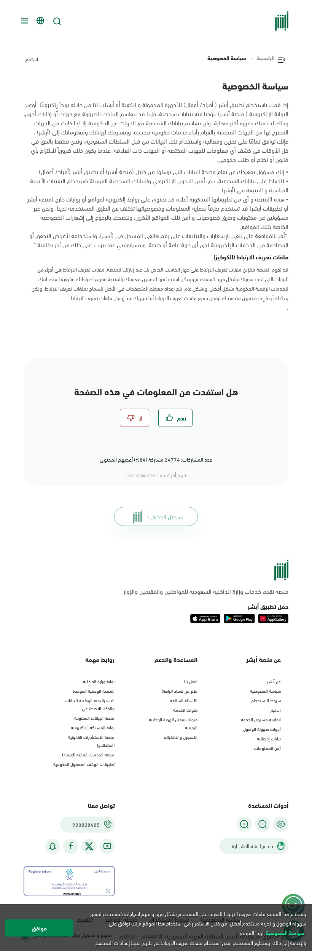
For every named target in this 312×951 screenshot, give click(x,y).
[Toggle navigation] (23, 21)
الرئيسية (266, 58)
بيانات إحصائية (269, 738)
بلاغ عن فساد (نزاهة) (179, 690)
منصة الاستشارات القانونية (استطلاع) (91, 740)
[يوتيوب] (107, 846)
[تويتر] (89, 846)
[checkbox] (175, 418)
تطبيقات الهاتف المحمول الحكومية (84, 763)
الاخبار (276, 709)
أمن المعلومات (267, 747)
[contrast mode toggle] (280, 824)
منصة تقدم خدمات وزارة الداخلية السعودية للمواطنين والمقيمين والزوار (206, 591)
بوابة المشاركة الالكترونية (93, 727)
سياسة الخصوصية (265, 690)
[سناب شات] (52, 846)
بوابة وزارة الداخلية (99, 681)
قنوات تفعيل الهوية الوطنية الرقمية (173, 723)
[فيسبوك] (70, 846)
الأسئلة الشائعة (183, 700)
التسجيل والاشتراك (180, 736)
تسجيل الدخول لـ (164, 516)
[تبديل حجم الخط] (262, 824)
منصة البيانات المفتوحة (94, 717)
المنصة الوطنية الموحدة (94, 690)
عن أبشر (274, 681)
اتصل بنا (190, 681)
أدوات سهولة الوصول (262, 728)
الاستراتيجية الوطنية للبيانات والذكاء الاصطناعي (90, 704)
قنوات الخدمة (185, 709)
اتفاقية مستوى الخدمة (261, 719)
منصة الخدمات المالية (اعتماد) (88, 754)
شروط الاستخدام (266, 700)
